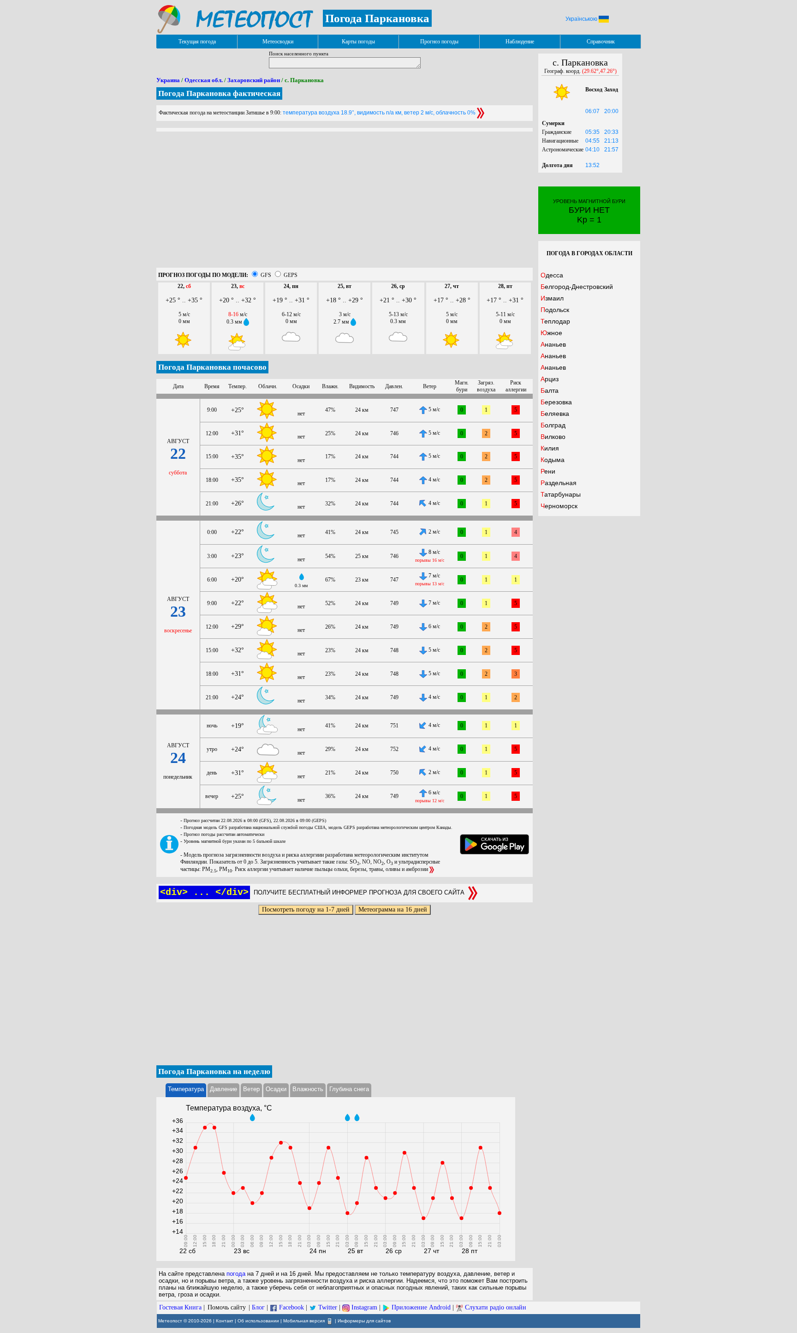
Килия (550, 448)
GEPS (290, 275)
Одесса (552, 275)
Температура (186, 1089)
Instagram (364, 1307)
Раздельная (559, 482)
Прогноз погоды (439, 41)
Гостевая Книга (180, 1307)
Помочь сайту (227, 1307)
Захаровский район (253, 80)
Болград (553, 425)
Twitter (327, 1307)
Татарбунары (561, 494)
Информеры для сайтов (364, 1320)
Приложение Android (421, 1307)
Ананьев (553, 344)
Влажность (307, 1089)
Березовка (556, 402)
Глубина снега (349, 1089)
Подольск (555, 309)
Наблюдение (520, 41)
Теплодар (555, 321)
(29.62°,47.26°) (599, 71)
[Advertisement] (344, 203)
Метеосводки (277, 41)
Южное (551, 332)
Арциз (550, 379)
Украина (168, 80)
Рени (548, 471)
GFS (266, 275)
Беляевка (555, 413)
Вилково (553, 436)
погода (235, 1273)
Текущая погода (197, 41)
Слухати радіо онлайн (495, 1307)
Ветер (251, 1089)
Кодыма (553, 459)
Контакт (224, 1320)
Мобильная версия (304, 1320)
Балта (550, 390)
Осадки (276, 1089)
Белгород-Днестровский (577, 286)
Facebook (291, 1307)
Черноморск (559, 506)
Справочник (601, 41)
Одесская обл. (203, 80)
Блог (258, 1307)
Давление (223, 1089)
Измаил (552, 298)
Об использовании (258, 1320)
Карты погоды (358, 41)
